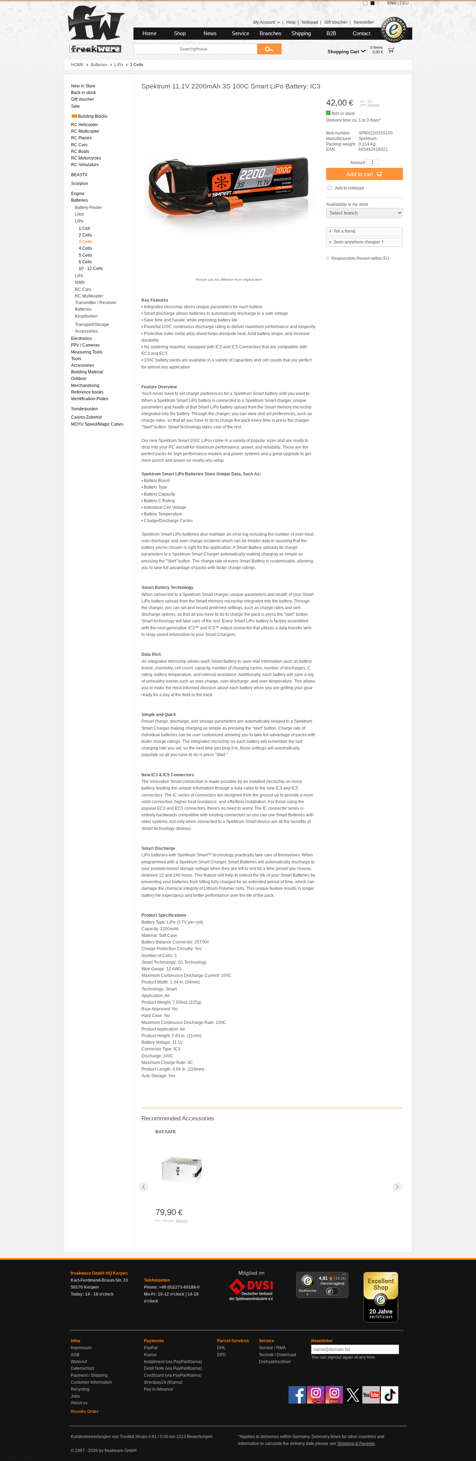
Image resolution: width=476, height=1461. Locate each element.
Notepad (310, 22)
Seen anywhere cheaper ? (358, 242)
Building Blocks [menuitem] (92, 116)
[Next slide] (397, 1187)
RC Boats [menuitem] (80, 151)
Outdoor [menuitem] (78, 378)
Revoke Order (85, 1411)
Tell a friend (344, 231)
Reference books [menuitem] (87, 392)
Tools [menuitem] (76, 358)
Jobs (75, 1396)
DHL (221, 1347)
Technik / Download (277, 1354)
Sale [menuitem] (75, 106)
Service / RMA (272, 1347)
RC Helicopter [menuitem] (84, 124)
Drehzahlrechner (275, 1361)
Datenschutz (82, 1368)
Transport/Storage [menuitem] (92, 324)
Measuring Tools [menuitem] (86, 352)
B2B (331, 33)
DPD (221, 1354)
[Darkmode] (372, 3)
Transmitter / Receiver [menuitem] (95, 302)
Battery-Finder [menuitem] (88, 207)
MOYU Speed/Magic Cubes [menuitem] (97, 424)
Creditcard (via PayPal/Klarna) (172, 1375)
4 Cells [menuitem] (85, 248)
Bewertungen (200, 1436)
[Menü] (344, 1276)
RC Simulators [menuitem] (85, 164)
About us (79, 1402)
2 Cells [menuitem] (85, 235)
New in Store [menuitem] (83, 86)
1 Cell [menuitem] (84, 228)
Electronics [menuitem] (81, 338)
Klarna (150, 1354)
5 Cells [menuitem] (85, 255)
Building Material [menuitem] (87, 372)
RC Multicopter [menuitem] (85, 131)
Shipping (301, 33)
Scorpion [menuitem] (79, 183)
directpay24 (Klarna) (163, 1382)
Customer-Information (91, 1382)
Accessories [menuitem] (86, 331)
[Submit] (269, 49)
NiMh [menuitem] (80, 282)
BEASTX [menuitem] (79, 174)
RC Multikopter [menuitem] (89, 296)
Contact (361, 33)
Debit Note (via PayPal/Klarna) (173, 1368)
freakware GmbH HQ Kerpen (99, 1273)
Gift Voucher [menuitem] (82, 99)
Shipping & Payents (356, 1443)
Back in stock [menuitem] (83, 92)
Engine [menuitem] (78, 193)
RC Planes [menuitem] (81, 137)
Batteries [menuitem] (79, 200)
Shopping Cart (343, 51)
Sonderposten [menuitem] (84, 408)
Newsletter (364, 22)
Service (240, 33)
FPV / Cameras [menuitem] (85, 345)
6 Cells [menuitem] (85, 261)
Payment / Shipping (89, 1375)
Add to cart (360, 174)
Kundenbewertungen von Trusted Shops (109, 1436)
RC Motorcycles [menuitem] (86, 158)
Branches (271, 33)
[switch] (332, 1291)
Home (149, 33)
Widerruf (79, 1361)
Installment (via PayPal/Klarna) (173, 1361)
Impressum (81, 1347)
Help (290, 22)
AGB (75, 1354)
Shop (180, 33)
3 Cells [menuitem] (85, 241)
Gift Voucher (335, 22)
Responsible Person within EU (360, 258)
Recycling (80, 1389)
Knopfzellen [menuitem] (86, 316)
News (210, 33)
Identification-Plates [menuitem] (89, 398)
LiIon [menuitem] (79, 214)
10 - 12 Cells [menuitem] (91, 268)
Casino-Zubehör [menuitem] (86, 417)
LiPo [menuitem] (79, 221)
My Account (264, 22)
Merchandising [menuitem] (85, 385)
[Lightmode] (365, 3)
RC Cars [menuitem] (79, 144)
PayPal (151, 1347)
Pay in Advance (158, 1389)
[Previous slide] (143, 1187)
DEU (404, 3)
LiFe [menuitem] (79, 275)
